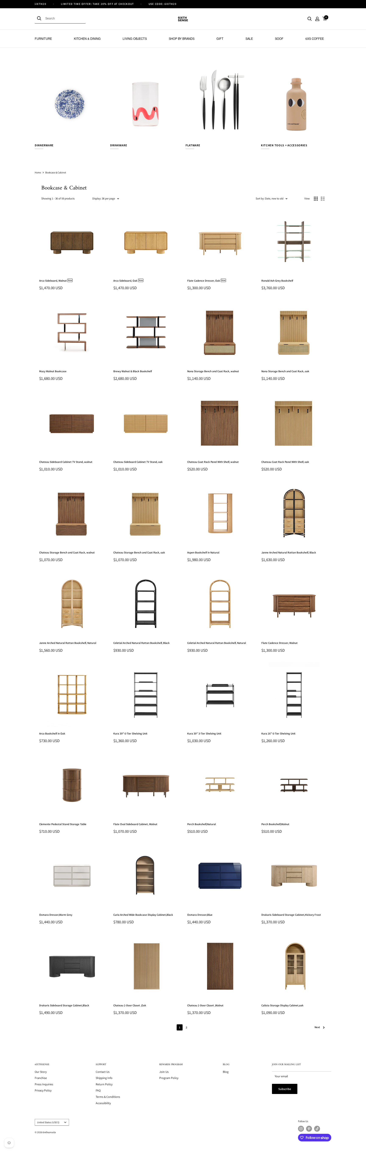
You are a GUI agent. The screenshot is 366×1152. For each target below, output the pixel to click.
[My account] (317, 19)
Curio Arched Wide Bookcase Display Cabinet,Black (143, 915)
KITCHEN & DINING (87, 38)
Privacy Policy (43, 1090)
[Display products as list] (323, 199)
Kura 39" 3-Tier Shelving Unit (204, 733)
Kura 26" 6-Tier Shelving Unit (278, 733)
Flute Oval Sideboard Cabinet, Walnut (135, 824)
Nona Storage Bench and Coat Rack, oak (285, 371)
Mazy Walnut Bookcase (53, 371)
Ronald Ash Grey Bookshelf (277, 280)
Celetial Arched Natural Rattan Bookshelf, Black (141, 643)
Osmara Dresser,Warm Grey (55, 915)
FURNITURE (43, 38)
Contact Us (103, 1072)
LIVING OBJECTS (135, 38)
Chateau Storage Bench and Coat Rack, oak (139, 552)
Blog (226, 1072)
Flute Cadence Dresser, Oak (206, 280)
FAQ (98, 1090)
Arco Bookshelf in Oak (52, 733)
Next (317, 1027)
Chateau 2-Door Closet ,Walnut (205, 1005)
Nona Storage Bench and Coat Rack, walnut (213, 371)
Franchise (41, 1078)
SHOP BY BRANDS (181, 38)
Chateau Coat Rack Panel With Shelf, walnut (213, 462)
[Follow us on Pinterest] (309, 1129)
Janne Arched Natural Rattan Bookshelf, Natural (67, 643)
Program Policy (168, 1078)
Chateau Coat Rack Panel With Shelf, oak (285, 462)
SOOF (279, 38)
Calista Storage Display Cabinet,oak (282, 1005)
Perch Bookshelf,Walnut (275, 824)
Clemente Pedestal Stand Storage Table (62, 824)
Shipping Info (104, 1078)
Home (38, 172)
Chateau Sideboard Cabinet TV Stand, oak (138, 462)
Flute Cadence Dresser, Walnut (279, 643)
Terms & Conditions (108, 1097)
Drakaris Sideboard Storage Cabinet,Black (64, 1005)
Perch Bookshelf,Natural (201, 824)
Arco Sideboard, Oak (128, 280)
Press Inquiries (44, 1084)
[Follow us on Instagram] (301, 1129)
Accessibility (103, 1103)
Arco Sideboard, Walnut (55, 280)
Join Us (164, 1072)
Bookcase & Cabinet (55, 172)
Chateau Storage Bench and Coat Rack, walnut (67, 552)
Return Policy (104, 1084)
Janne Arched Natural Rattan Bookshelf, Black (288, 552)
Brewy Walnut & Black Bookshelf (132, 371)
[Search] (40, 18)
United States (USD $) (48, 1122)
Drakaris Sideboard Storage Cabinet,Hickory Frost (291, 915)
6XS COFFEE (314, 38)
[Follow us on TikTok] (317, 1129)
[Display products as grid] (316, 199)
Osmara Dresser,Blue (199, 915)
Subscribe (284, 1089)
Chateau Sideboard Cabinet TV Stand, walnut (65, 462)
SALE (249, 38)
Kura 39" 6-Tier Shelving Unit (130, 733)
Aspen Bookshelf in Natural (203, 552)
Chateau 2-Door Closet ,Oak (129, 1005)
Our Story (41, 1072)
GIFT (219, 38)
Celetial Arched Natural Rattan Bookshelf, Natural (216, 643)
